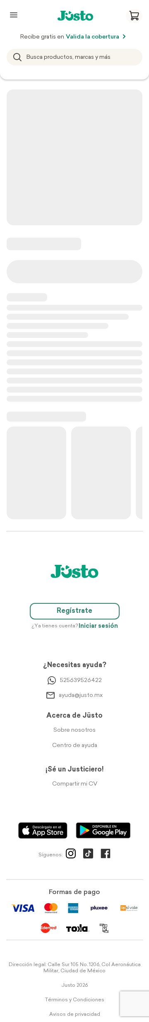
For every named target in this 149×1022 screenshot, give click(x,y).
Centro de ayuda (74, 745)
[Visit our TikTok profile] (88, 855)
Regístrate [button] (74, 611)
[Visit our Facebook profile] (106, 855)
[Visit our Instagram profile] (71, 855)
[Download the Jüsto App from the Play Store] (103, 830)
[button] (134, 15)
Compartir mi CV (74, 784)
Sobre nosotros (74, 730)
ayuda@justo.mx (81, 695)
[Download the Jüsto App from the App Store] (42, 830)
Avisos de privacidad (74, 1014)
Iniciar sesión (98, 626)
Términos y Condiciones (74, 1000)
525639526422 (81, 680)
